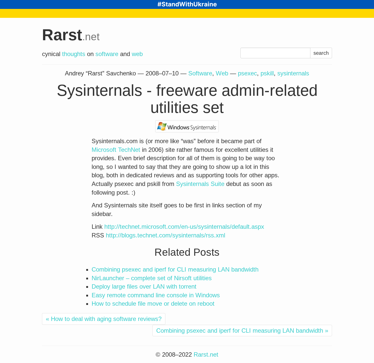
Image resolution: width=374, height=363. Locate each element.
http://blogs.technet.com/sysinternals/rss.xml (165, 235)
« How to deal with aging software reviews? (104, 318)
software (106, 53)
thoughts (73, 53)
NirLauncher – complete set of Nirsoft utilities (152, 278)
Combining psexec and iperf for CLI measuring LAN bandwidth (175, 269)
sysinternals (293, 73)
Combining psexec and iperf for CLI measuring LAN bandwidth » (242, 330)
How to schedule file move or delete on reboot (153, 303)
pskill (267, 73)
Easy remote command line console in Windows (156, 295)
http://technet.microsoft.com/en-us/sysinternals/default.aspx (184, 226)
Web (222, 73)
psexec (247, 73)
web (137, 53)
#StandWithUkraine (187, 4)
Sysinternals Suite (200, 183)
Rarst (70, 34)
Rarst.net (206, 354)
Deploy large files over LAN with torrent (144, 286)
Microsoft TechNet (116, 149)
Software (200, 73)
